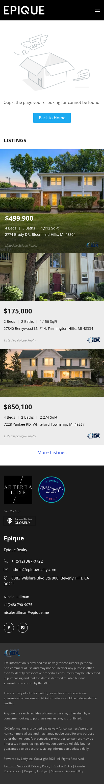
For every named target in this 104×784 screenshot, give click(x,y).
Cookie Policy (63, 766)
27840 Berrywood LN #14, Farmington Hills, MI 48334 (48, 328)
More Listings (52, 452)
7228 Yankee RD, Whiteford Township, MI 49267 (44, 424)
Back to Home (52, 118)
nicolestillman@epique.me (26, 612)
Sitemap (57, 771)
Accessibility (74, 771)
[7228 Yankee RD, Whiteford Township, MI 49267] (52, 396)
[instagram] (23, 628)
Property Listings (36, 771)
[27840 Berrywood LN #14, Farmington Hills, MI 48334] (52, 300)
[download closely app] (19, 521)
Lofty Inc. (27, 759)
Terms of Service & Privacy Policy (27, 766)
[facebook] (9, 628)
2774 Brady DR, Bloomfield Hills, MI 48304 (40, 234)
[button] (24, 10)
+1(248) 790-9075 (18, 604)
